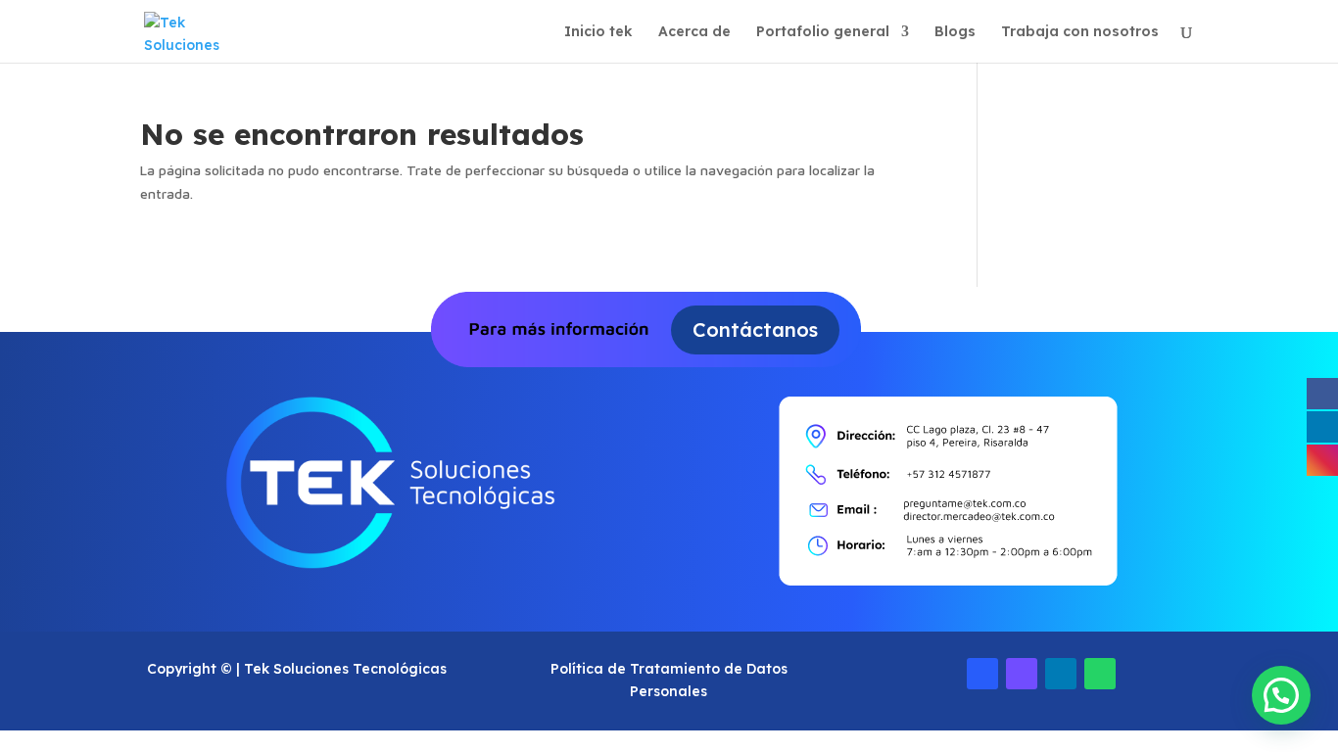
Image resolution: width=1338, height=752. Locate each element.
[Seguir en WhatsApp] (1100, 673)
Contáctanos (755, 329)
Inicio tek (598, 32)
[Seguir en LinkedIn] (1060, 673)
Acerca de (694, 32)
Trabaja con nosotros (1080, 32)
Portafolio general (822, 32)
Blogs (955, 32)
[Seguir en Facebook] (982, 673)
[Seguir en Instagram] (1021, 673)
